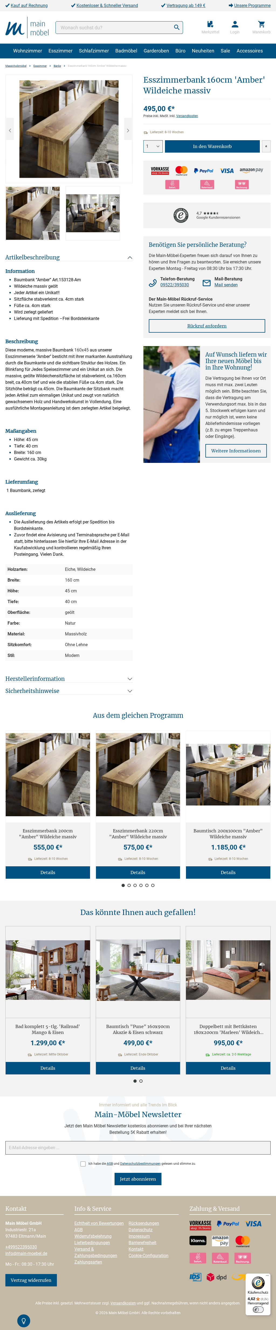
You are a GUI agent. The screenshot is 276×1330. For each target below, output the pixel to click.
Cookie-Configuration (148, 1255)
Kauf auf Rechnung (29, 5)
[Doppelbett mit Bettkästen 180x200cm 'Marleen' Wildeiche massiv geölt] (228, 970)
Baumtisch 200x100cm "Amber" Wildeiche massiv (228, 833)
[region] (69, 158)
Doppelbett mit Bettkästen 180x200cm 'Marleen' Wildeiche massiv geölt (228, 1029)
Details (47, 872)
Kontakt (136, 1249)
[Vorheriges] (10, 129)
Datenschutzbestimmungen (140, 1164)
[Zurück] (7, 802)
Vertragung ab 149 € (186, 5)
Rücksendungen (144, 1223)
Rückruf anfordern (207, 326)
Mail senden (226, 284)
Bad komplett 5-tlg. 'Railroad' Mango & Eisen (47, 1029)
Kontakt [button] (16, 1209)
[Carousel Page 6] (152, 885)
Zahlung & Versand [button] (214, 1209)
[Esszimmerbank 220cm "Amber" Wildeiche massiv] (138, 774)
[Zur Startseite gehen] (27, 27)
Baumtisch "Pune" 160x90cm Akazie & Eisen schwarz (138, 1029)
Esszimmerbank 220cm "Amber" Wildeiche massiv (138, 833)
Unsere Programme (252, 5)
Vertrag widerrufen (31, 1280)
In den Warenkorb (212, 146)
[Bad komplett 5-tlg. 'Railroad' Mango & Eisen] (48, 970)
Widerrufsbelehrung (93, 1236)
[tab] (32, 213)
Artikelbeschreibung (32, 257)
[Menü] (267, 1276)
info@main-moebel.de (26, 1253)
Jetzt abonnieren (138, 1179)
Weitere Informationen (236, 450)
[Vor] (269, 802)
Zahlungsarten (88, 1262)
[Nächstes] (128, 129)
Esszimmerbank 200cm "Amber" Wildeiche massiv (48, 833)
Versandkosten (187, 116)
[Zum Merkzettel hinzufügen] (266, 146)
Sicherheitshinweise (32, 691)
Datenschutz (141, 1229)
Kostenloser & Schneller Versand (107, 5)
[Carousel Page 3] (135, 885)
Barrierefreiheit (142, 1242)
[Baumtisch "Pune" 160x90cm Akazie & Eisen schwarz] (138, 970)
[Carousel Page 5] (147, 885)
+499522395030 (21, 1247)
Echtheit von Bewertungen (99, 1223)
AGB (110, 1164)
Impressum (139, 1236)
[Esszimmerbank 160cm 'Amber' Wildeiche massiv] (69, 129)
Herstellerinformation (35, 678)
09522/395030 (174, 284)
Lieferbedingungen (92, 1242)
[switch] (258, 1309)
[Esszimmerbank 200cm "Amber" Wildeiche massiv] (48, 774)
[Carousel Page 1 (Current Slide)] (123, 885)
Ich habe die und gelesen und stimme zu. (142, 1164)
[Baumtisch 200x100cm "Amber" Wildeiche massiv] (228, 774)
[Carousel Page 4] (141, 885)
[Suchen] (177, 27)
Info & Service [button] (92, 1209)
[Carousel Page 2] (129, 885)
